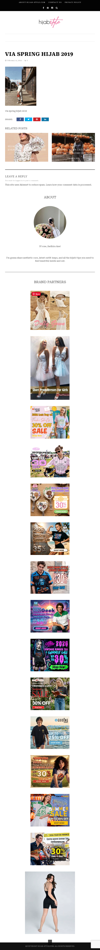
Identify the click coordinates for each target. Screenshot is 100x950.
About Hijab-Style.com (32, 2)
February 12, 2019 (14, 60)
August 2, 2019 (73, 158)
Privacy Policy (73, 2)
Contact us (55, 2)
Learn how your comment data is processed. (69, 185)
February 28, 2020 (27, 158)
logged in (19, 180)
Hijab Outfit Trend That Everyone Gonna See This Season (27, 149)
